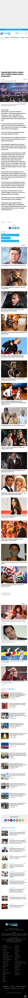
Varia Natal (17, 966)
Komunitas (5, 969)
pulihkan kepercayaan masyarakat (10, 241)
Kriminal (23, 37)
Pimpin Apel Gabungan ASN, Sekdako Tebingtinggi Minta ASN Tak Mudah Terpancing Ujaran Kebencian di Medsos (17, 694)
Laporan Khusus (6, 973)
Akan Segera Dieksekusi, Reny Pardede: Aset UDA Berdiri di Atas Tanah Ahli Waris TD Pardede (17, 882)
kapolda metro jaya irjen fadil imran (10, 235)
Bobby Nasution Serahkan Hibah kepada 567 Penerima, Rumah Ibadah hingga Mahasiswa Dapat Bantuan (17, 715)
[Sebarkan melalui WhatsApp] (15, 228)
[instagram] (8, 820)
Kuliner (4, 971)
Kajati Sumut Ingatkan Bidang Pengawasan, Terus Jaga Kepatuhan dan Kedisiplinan (16, 891)
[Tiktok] (11, 820)
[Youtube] (17, 820)
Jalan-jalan (17, 973)
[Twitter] (14, 820)
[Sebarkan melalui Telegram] (18, 228)
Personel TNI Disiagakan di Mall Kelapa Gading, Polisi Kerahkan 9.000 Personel (17, 834)
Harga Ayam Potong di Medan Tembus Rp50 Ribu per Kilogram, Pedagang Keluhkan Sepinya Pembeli (17, 875)
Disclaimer (13, 988)
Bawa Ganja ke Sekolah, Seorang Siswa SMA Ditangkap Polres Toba (17, 898)
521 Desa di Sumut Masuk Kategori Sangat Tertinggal (17, 857)
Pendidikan (17, 951)
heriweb (19, 992)
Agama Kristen (6, 957)
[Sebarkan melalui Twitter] (12, 228)
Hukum (16, 952)
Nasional (5, 981)
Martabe (5, 951)
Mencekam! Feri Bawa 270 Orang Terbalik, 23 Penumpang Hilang (17, 744)
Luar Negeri (5, 954)
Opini (16, 959)
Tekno (4, 976)
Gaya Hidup (17, 969)
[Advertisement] (14, 14)
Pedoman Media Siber (20, 986)
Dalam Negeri (6, 952)
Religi (4, 979)
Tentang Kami (6, 986)
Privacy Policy (7, 988)
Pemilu (4, 974)
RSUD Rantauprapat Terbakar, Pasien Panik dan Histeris (17, 906)
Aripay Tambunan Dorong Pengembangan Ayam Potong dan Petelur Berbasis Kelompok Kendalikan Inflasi (18, 765)
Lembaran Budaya (7, 959)
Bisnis (4, 978)
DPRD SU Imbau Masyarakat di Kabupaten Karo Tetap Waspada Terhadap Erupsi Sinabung (17, 795)
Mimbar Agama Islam (8, 956)
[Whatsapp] (20, 820)
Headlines (7, 37)
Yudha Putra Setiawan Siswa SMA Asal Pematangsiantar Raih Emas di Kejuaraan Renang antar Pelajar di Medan (18, 754)
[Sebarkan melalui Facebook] (10, 228)
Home (2, 37)
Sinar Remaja (6, 961)
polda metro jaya (6, 238)
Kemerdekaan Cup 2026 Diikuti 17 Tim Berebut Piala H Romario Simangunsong (17, 804)
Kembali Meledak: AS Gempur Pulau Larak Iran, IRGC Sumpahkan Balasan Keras (18, 735)
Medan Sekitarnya (15, 37)
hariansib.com (13, 992)
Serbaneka (17, 956)
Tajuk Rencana (18, 961)
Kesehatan (17, 957)
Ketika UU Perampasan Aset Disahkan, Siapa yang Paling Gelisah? (16, 866)
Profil (4, 968)
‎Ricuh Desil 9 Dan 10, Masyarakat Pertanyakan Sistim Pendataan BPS (17, 775)
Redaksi (12, 986)
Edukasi (16, 968)
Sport (16, 971)
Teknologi (5, 966)
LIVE (17, 33)
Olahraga (17, 946)
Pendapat (17, 974)
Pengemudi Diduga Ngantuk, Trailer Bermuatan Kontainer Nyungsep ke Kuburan (16, 725)
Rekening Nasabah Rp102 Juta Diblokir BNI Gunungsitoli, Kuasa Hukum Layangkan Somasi (17, 850)
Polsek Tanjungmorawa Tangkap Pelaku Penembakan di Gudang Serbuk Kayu (17, 704)
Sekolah (17, 954)
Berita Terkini (18, 964)
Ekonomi (17, 949)
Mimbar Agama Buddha (20, 963)
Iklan (19, 988)
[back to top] (25, 996)
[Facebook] (5, 820)
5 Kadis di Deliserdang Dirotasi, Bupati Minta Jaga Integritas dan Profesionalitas (17, 785)
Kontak (22, 988)
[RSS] (22, 820)
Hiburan (16, 947)
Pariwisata (5, 963)
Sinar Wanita (6, 964)
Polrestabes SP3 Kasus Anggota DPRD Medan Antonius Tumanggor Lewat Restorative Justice (18, 842)
